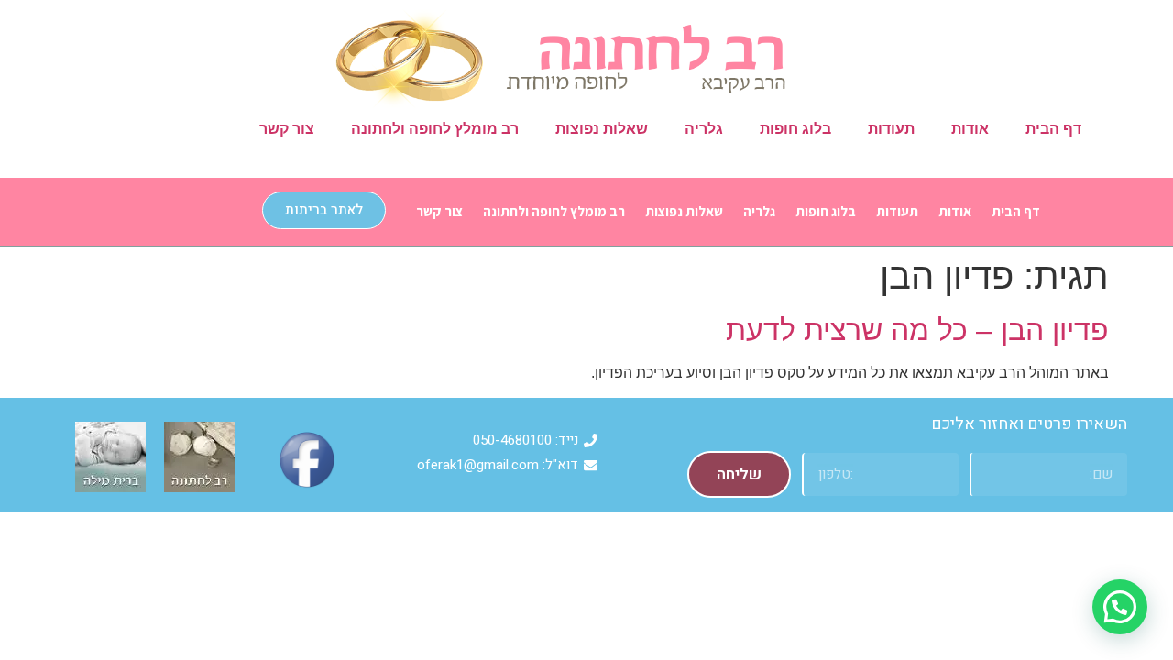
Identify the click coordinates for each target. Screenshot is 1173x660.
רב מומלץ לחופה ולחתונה (435, 129)
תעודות (891, 129)
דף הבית (1053, 129)
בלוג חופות (795, 129)
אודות (970, 129)
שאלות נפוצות (601, 129)
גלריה (704, 129)
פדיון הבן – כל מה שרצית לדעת (917, 330)
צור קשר (286, 129)
